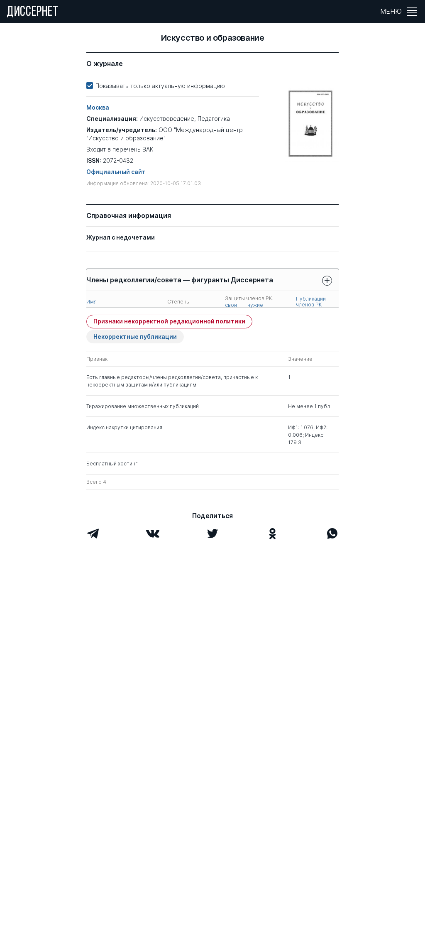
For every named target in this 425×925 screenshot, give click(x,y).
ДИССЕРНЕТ (33, 12)
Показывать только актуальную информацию (160, 85)
